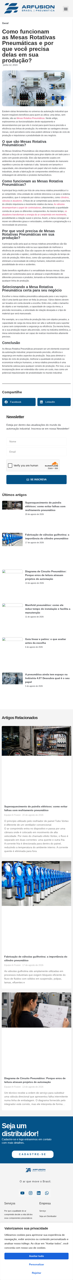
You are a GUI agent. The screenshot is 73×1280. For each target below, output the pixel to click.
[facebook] (22, 1193)
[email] (39, 1193)
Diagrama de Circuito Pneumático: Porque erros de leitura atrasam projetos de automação (45, 575)
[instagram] (31, 1193)
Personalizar (36, 1264)
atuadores (17, 201)
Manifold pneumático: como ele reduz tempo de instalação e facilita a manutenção (47, 609)
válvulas (6, 201)
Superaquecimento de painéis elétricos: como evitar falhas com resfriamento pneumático (45, 506)
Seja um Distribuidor (48, 1216)
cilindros (65, 197)
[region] (36, 1251)
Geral (5, 23)
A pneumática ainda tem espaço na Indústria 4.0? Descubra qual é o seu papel (47, 678)
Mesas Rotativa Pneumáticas (31, 118)
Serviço (42, 1211)
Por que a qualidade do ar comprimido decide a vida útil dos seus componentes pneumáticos (18, 1214)
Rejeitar (36, 1272)
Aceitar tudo (36, 1256)
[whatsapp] (47, 1193)
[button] (66, 9)
